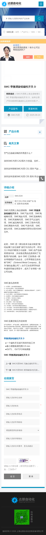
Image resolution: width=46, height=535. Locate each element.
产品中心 (25, 32)
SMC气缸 (41, 32)
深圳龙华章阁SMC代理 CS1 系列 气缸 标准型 (23, 169)
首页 (17, 32)
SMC (33, 32)
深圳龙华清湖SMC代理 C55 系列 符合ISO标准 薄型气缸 (23, 176)
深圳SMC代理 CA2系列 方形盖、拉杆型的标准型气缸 (23, 161)
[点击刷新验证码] (24, 461)
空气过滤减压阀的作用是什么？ (18, 153)
